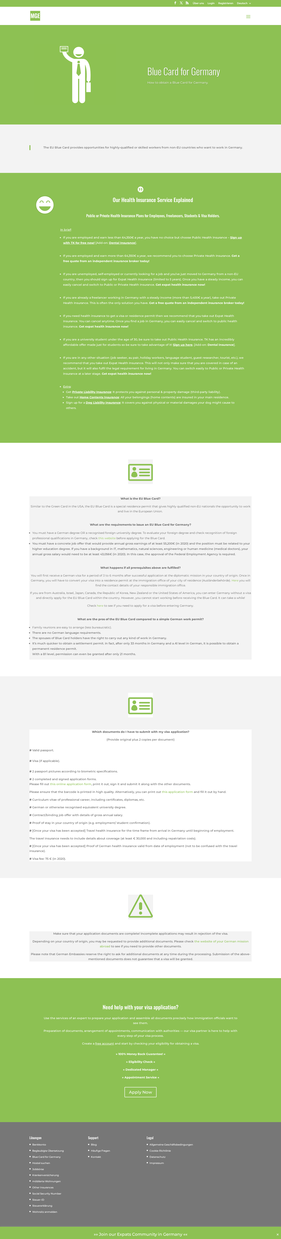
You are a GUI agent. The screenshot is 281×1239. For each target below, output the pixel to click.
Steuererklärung (42, 1205)
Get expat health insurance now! (180, 285)
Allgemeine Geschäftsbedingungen (171, 1144)
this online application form (70, 784)
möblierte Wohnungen (46, 1181)
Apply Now (140, 1092)
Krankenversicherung (45, 1175)
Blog (94, 1144)
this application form (177, 792)
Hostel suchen (41, 1163)
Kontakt (96, 1156)
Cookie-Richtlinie (160, 1150)
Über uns (198, 3)
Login (211, 3)
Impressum (157, 1163)
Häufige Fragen (100, 1150)
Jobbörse (38, 1169)
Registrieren (225, 3)
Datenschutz (157, 1156)
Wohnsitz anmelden (44, 1211)
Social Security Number (46, 1193)
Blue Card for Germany (183, 71)
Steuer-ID (38, 1199)
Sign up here (183, 345)
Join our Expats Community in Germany (140, 1234)
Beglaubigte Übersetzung (48, 1150)
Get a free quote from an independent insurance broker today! (196, 303)
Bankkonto (39, 1144)
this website (107, 538)
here (100, 606)
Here (235, 580)
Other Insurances (42, 1187)
